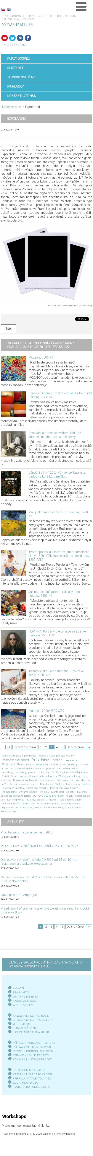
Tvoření (57, 760)
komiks (40, 768)
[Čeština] (3, 9)
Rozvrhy (70, 16)
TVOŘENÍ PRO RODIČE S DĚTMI (32, 1086)
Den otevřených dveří (25, 780)
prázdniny (43, 772)
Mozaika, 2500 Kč (41, 357)
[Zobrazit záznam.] (13, 368)
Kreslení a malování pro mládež (19, 755)
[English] (9, 9)
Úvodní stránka (14, 16)
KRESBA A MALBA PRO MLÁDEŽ (33, 1074)
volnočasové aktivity (22, 768)
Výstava (59, 784)
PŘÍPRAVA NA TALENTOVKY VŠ (32, 1047)
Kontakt (28, 19)
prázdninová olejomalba (28, 807)
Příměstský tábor (15, 760)
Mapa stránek (36, 16)
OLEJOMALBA (21, 1024)
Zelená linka (12, 19)
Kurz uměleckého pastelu (24, 784)
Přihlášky (44, 791)
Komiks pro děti (15, 799)
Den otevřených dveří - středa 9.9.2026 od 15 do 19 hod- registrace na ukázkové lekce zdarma (39, 862)
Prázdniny (40, 760)
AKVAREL (19, 988)
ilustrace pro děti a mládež (41, 799)
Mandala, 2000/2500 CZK (46, 711)
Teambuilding (9, 791)
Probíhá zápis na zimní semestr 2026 (26, 832)
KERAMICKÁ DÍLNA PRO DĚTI (31, 1055)
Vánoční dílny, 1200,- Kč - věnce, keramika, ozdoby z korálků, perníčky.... (57, 474)
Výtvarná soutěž (28, 791)
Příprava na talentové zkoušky (56, 764)
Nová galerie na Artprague (19, 895)
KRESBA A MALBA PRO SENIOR (32, 1019)
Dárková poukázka (44, 795)
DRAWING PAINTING (25, 996)
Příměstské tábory (13, 764)
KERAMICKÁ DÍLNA (25, 1028)
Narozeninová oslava (13, 787)
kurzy (61, 795)
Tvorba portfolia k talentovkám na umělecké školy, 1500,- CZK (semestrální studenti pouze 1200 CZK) (60, 556)
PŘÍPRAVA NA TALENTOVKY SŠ (32, 1078)
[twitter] (12, 38)
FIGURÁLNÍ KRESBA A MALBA (31, 1032)
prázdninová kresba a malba (61, 768)
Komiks (30, 764)
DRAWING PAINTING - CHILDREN (33, 1051)
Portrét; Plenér (10, 776)
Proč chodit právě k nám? (64, 787)
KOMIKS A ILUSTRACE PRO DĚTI (33, 1059)
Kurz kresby (46, 784)
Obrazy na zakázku (37, 787)
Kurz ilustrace (47, 780)
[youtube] (4, 38)
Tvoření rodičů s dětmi (70, 799)
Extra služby (73, 784)
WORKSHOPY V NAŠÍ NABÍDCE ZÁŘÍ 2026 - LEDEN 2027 (39, 846)
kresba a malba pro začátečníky (56, 755)
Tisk (59, 16)
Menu (81, 6)
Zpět (8, 329)
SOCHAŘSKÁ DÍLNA (25, 1082)
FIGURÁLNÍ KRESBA (25, 1000)
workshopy (7, 772)
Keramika (71, 760)
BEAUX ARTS (21, 992)
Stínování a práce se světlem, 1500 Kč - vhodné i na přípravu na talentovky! (56, 435)
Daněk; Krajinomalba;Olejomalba (69, 772)
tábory (69, 795)
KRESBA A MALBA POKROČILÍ (31, 1015)
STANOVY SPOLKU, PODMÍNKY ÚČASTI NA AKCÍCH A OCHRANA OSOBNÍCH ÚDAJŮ (45, 964)
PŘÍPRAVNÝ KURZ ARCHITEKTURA (34, 1042)
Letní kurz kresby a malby (44, 803)
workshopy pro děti (26, 772)
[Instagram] (20, 38)
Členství (70, 791)
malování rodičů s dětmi (15, 803)
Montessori (57, 791)
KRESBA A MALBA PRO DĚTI (30, 1070)
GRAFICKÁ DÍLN (23, 1004)
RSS (51, 16)
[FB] (28, 38)
